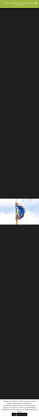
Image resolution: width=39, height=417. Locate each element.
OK (14, 414)
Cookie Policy (22, 414)
